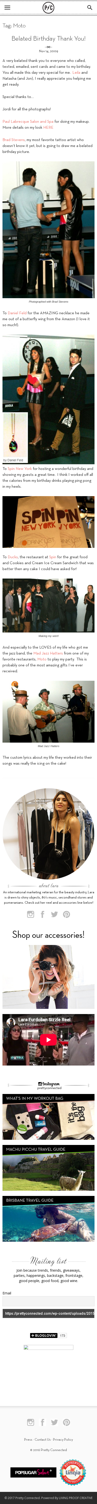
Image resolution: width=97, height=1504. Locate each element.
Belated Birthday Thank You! (48, 39)
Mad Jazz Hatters (48, 653)
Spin (52, 557)
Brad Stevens (13, 140)
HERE (48, 127)
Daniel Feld (17, 313)
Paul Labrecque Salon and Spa (27, 121)
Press (28, 1439)
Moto (42, 659)
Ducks (13, 557)
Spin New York (20, 469)
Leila (76, 72)
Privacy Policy (63, 1439)
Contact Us (43, 1439)
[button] (90, 7)
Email (6, 1293)
